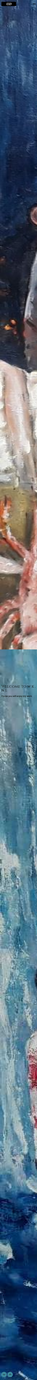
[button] (4, 1374)
